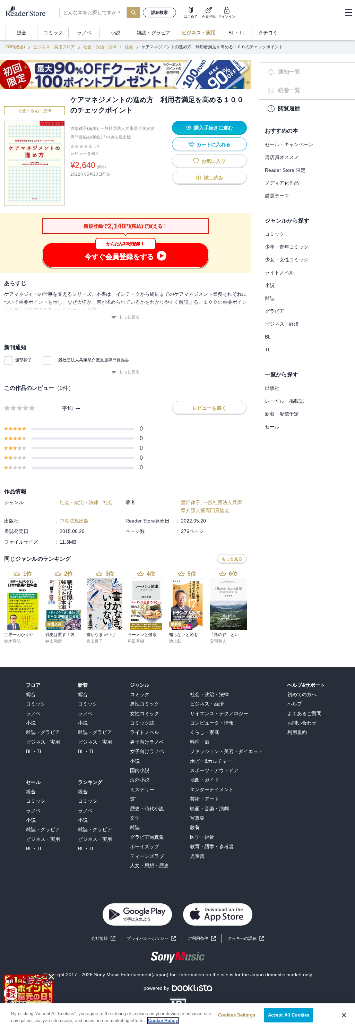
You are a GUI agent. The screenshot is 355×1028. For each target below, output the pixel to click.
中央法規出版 (118, 137)
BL (268, 337)
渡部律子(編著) (84, 128)
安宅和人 (218, 641)
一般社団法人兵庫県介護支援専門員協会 (91, 360)
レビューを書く (84, 153)
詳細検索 (159, 12)
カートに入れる (214, 144)
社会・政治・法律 (99, 46)
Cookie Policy (163, 1020)
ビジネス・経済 (282, 324)
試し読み (213, 178)
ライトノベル (279, 272)
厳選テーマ (277, 196)
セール (272, 426)
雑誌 (270, 298)
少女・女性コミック (287, 259)
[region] (177, 1015)
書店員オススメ (282, 157)
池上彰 (175, 641)
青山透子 (94, 641)
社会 (129, 46)
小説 (270, 285)
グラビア (274, 311)
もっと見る (129, 317)
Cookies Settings (236, 1015)
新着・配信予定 (282, 414)
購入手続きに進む (213, 128)
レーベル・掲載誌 (284, 401)
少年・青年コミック (287, 247)
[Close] (344, 1015)
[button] (246, 938)
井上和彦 (53, 641)
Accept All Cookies (288, 1015)
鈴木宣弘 (12, 641)
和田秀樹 (136, 641)
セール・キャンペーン (289, 144)
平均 (67, 408)
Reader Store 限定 (285, 170)
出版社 (272, 388)
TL (268, 349)
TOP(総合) (15, 46)
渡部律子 (23, 360)
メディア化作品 (282, 183)
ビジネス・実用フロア (54, 46)
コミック (274, 234)
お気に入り (213, 161)
